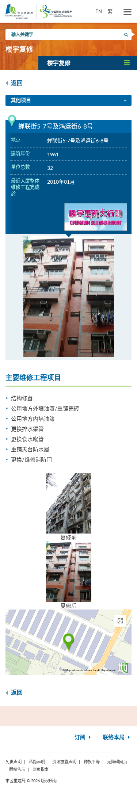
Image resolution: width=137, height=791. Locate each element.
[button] (87, 62)
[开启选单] (127, 12)
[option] (68, 297)
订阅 (81, 737)
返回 (16, 83)
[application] (68, 642)
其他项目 (21, 100)
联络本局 (114, 737)
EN (98, 11)
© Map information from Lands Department (88, 670)
